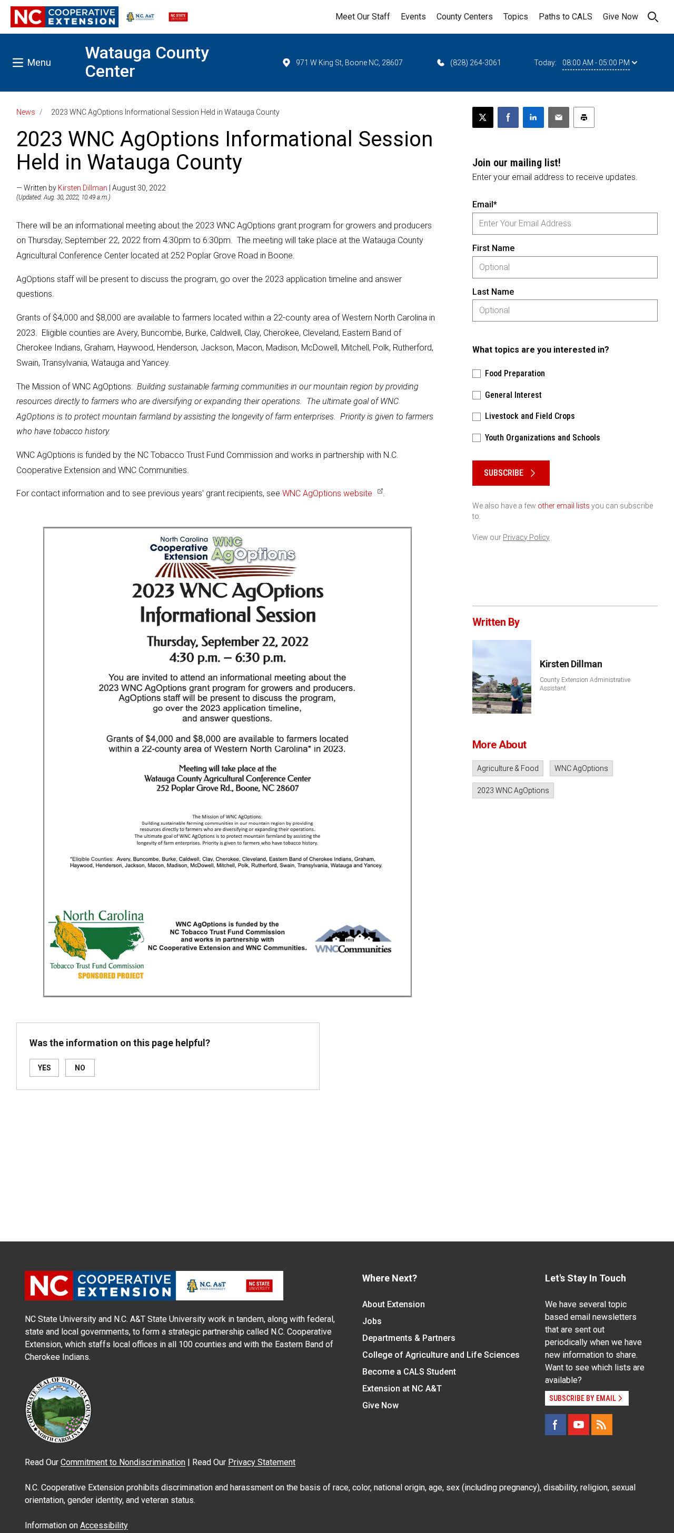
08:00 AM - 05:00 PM (596, 62)
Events (413, 17)
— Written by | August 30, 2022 (91, 188)
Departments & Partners (408, 1338)
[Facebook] (555, 1424)
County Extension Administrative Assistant (585, 684)
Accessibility (104, 1525)
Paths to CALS (565, 17)
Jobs (372, 1321)
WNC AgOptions (581, 768)
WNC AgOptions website (327, 493)
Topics (515, 17)
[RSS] (601, 1424)
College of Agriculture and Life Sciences (441, 1355)
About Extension (393, 1304)
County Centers (465, 17)
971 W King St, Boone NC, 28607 (349, 62)
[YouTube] (578, 1424)
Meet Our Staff (362, 17)
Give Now (620, 17)
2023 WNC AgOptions (513, 790)
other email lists (564, 506)
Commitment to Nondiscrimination (123, 1462)
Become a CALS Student (409, 1372)
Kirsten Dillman (82, 188)
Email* (484, 204)
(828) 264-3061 (475, 62)
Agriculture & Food (508, 768)
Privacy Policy (526, 537)
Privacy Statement (261, 1462)
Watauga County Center (147, 62)
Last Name (493, 292)
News (25, 112)
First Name (493, 248)
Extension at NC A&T (402, 1389)
